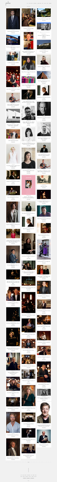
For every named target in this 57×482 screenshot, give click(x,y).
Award (45, 3)
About (47, 3)
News (42, 3)
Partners (26, 476)
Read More (43, 20)
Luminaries (34, 3)
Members (50, 3)
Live (27, 3)
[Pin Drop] (8, 5)
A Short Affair (39, 3)
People (24, 476)
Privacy (35, 476)
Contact (30, 476)
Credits (33, 476)
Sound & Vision (31, 3)
